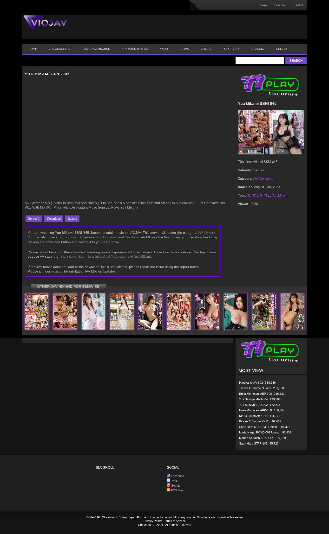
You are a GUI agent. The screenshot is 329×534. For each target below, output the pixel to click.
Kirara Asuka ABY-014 (253, 416)
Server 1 (34, 218)
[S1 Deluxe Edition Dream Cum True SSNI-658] (179, 328)
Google (175, 485)
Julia (98, 256)
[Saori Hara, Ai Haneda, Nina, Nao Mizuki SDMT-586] (36, 328)
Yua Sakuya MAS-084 (253, 399)
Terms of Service (175, 521)
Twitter (174, 481)
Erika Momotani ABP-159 (255, 410)
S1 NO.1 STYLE (258, 195)
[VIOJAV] (45, 26)
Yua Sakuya (68, 256)
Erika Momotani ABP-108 (255, 393)
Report (72, 218)
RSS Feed (177, 490)
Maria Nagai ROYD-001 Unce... (259, 432)
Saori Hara (85, 256)
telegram (57, 271)
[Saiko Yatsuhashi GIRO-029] (264, 328)
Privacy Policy (153, 521)
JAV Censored (207, 233)
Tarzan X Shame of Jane (255, 388)
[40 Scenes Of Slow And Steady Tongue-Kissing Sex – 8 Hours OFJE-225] (65, 328)
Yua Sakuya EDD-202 (253, 405)
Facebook (177, 476)
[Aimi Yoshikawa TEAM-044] (235, 328)
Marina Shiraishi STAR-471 (257, 438)
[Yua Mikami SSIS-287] (292, 328)
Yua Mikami (142, 256)
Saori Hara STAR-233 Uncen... (259, 427)
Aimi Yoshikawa (114, 256)
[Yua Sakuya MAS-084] (122, 328)
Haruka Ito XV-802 (251, 382)
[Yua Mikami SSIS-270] (207, 328)
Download (54, 218)
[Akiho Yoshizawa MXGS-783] (93, 328)
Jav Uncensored (106, 237)
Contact (297, 5)
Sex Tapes (132, 237)
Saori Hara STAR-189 (253, 443)
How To (279, 5)
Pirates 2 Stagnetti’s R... (254, 421)
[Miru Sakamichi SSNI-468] (150, 328)
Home (262, 5)
